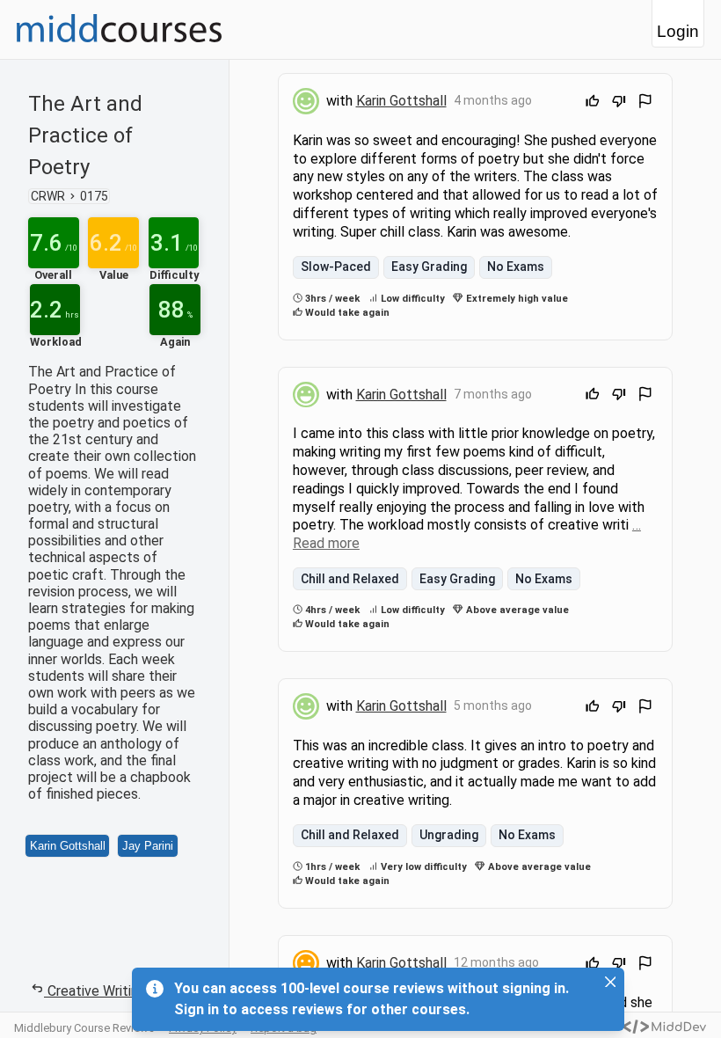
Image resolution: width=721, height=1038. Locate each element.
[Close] (610, 981)
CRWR (48, 196)
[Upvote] (592, 103)
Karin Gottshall (68, 845)
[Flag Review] (645, 103)
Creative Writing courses (123, 991)
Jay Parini (147, 845)
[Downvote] (619, 103)
